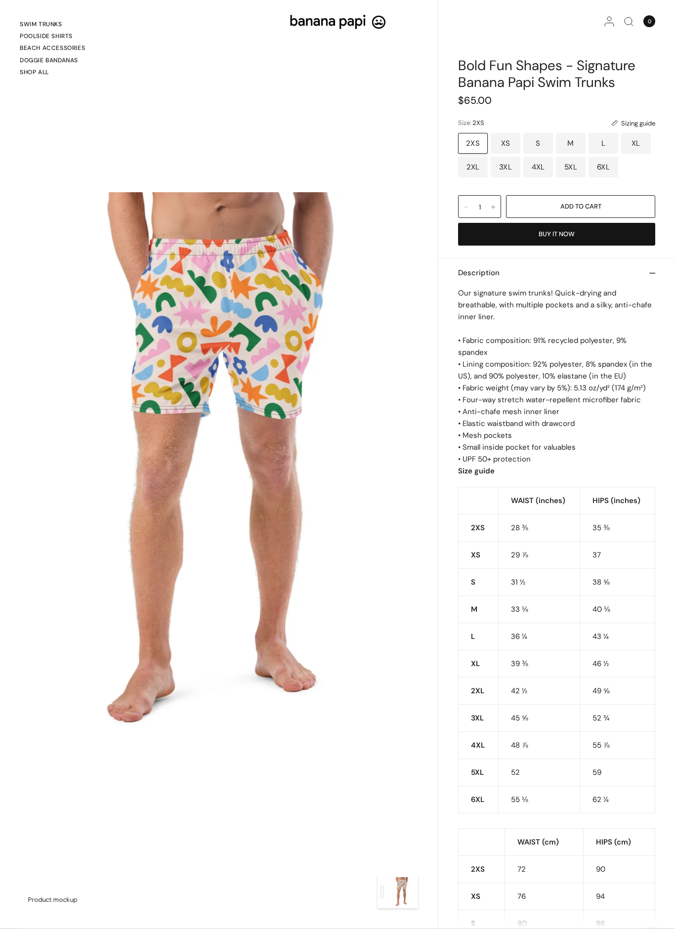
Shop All (34, 72)
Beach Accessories (52, 48)
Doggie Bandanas (49, 60)
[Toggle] (382, 892)
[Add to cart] (580, 206)
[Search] (628, 21)
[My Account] (609, 21)
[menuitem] (52, 26)
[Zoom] (220, 464)
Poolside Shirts (46, 36)
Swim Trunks (41, 24)
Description (479, 273)
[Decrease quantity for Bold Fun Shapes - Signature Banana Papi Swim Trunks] (466, 207)
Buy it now (557, 234)
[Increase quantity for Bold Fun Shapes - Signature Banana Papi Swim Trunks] (493, 207)
